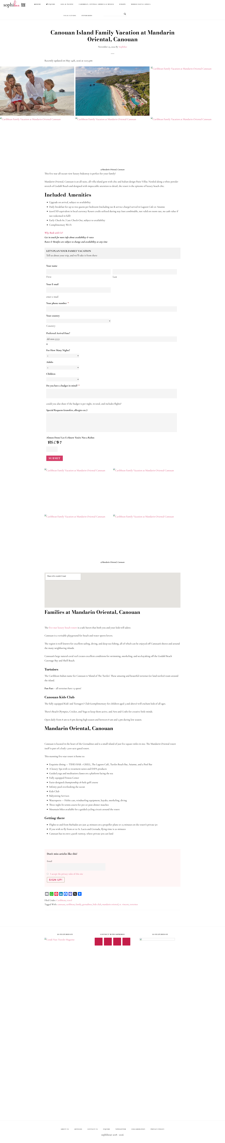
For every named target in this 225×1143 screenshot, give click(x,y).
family (78, 904)
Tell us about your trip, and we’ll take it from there (71, 253)
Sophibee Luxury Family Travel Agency (15, 4)
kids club (97, 904)
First (48, 276)
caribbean (70, 904)
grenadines (87, 904)
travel (69, 900)
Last (115, 276)
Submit (54, 458)
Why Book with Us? (54, 232)
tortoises (134, 904)
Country (51, 325)
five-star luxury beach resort (63, 627)
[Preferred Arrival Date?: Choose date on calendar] (47, 344)
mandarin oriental (110, 904)
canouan (61, 904)
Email (49, 861)
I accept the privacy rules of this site (66, 874)
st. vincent (124, 904)
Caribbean (61, 900)
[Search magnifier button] (124, 14)
